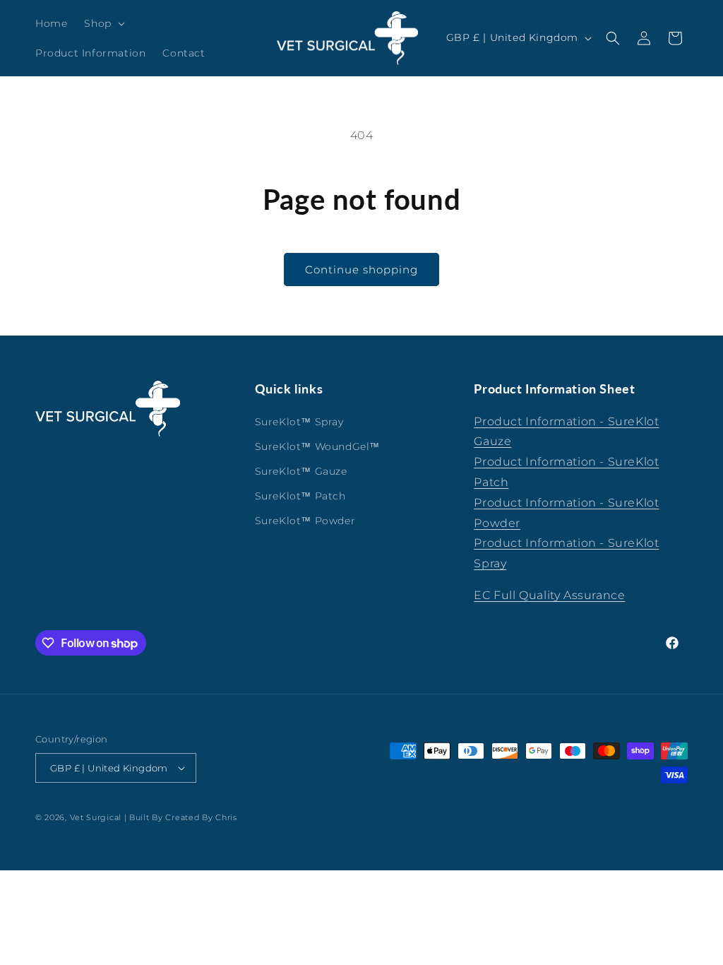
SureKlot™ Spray (299, 421)
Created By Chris (201, 817)
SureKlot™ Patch (300, 496)
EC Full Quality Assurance (549, 595)
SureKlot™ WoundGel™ (317, 446)
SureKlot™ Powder (305, 520)
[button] (103, 23)
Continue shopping (361, 269)
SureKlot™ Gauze (301, 471)
